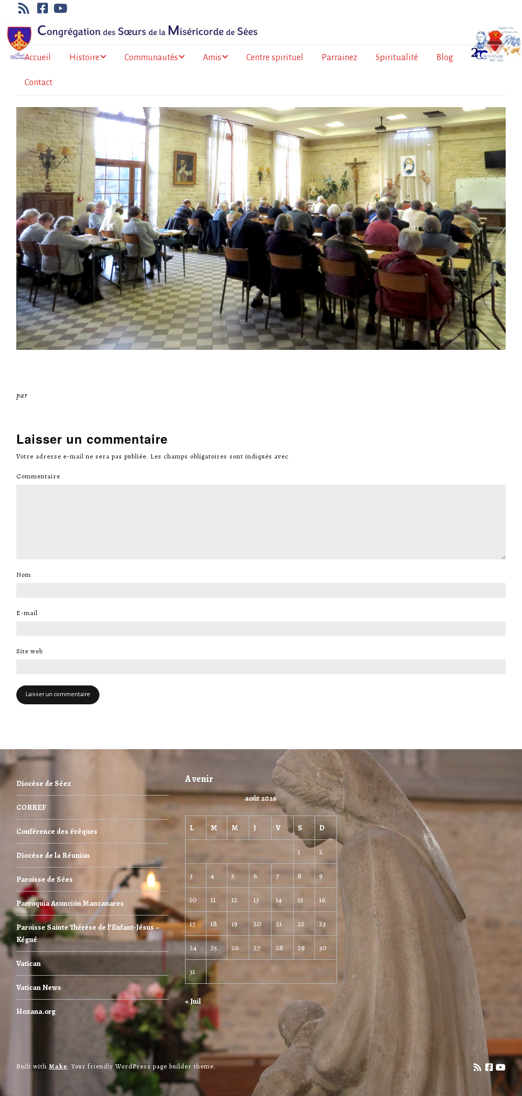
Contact (38, 82)
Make (58, 1066)
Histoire (84, 57)
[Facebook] (42, 8)
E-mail (29, 613)
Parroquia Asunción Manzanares (70, 903)
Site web (29, 651)
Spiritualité (397, 57)
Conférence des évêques (56, 831)
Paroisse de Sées (44, 879)
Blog (444, 57)
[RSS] (25, 8)
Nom (26, 575)
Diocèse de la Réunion (53, 855)
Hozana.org (36, 1011)
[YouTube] (60, 8)
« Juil (193, 1001)
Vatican (28, 963)
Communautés (151, 57)
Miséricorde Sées (63, 395)
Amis (212, 57)
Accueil (37, 57)
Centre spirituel (274, 57)
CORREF (31, 807)
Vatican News (38, 987)
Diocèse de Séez (43, 783)
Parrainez (339, 57)
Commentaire (41, 476)
